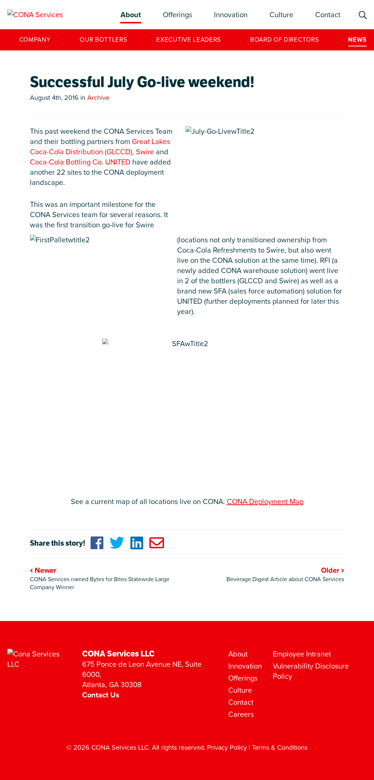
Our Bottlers (103, 39)
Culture (281, 14)
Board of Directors (284, 39)
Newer (44, 570)
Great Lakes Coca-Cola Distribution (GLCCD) (100, 146)
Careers (241, 714)
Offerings (177, 14)
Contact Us (100, 694)
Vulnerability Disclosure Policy (311, 671)
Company (35, 39)
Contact (327, 14)
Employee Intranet (302, 654)
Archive (98, 97)
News (357, 39)
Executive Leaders (188, 39)
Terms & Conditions (280, 747)
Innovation (231, 14)
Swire (145, 151)
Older (331, 570)
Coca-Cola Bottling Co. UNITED (80, 161)
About (131, 14)
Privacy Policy (227, 747)
